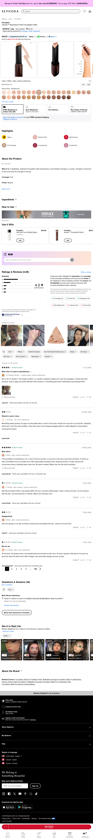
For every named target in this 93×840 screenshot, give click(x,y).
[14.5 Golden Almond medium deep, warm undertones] (48, 97)
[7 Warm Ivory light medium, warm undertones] (58, 92)
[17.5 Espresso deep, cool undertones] (68, 97)
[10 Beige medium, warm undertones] (88, 92)
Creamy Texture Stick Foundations (14, 682)
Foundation (17, 19)
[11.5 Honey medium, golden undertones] (18, 97)
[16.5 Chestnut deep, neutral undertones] (63, 97)
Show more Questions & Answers (17, 612)
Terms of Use (16, 818)
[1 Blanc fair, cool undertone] (3, 92)
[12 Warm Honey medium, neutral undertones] (8, 97)
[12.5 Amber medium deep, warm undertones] (23, 97)
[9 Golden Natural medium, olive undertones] (73, 92)
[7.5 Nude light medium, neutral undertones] (63, 92)
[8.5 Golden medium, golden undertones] (78, 92)
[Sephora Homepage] (10, 11)
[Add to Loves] (90, 81)
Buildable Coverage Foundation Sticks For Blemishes (62, 679)
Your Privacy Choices (45, 818)
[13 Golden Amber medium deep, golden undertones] (33, 97)
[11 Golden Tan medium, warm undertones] (13, 97)
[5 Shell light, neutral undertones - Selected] (38, 92)
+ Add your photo (8, 631)
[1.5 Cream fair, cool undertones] (8, 92)
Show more (6, 189)
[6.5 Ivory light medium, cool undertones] (53, 92)
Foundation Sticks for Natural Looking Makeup (18, 684)
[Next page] (40, 569)
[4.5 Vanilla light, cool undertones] (33, 92)
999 (35, 569)
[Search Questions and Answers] (4, 589)
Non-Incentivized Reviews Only (54, 352)
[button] (35, 36)
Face (10, 19)
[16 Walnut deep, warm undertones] (58, 97)
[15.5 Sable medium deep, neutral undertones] (38, 97)
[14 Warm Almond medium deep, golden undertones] (43, 97)
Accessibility (26, 818)
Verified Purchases (34, 352)
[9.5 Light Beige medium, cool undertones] (83, 92)
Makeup (4, 19)
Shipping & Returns (10, 119)
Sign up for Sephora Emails (12, 781)
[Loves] (84, 11)
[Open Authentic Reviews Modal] (22, 315)
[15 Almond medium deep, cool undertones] (53, 97)
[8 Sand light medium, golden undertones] (68, 92)
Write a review (86, 272)
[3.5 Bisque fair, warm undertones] (23, 92)
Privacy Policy (6, 818)
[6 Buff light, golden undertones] (48, 92)
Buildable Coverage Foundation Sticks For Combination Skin (49, 682)
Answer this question (11, 605)
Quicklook (7, 236)
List (89, 84)
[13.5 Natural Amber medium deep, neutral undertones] (28, 97)
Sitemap (34, 818)
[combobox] (50, 11)
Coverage (24, 31)
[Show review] (11, 335)
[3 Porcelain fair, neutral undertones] (18, 92)
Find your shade (7, 101)
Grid (83, 84)
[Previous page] (2, 569)
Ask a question (20, 29)
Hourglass (6, 23)
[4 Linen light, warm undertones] (28, 92)
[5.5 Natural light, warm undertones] (43, 92)
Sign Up (35, 786)
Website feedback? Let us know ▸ (46, 693)
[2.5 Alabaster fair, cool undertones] (13, 92)
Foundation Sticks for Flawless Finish (28, 679)
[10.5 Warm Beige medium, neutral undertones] (3, 97)
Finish (30, 31)
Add (20, 240)
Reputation (36, 31)
